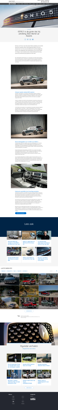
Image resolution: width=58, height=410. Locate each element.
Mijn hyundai (42, 0)
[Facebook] (41, 1)
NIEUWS (37, 3)
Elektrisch (47, 3)
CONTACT (40, 3)
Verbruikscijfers (47, 0)
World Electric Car (37, 316)
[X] (43, 1)
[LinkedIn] (30, 39)
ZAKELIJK (44, 3)
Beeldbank (31, 396)
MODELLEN (18, 3)
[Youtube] (46, 1)
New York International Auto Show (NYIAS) (27, 316)
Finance (30, 3)
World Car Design (23, 317)
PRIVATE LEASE (26, 3)
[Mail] (33, 39)
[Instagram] (48, 1)
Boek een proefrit (20, 213)
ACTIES (22, 3)
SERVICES (34, 3)
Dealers (39, 0)
